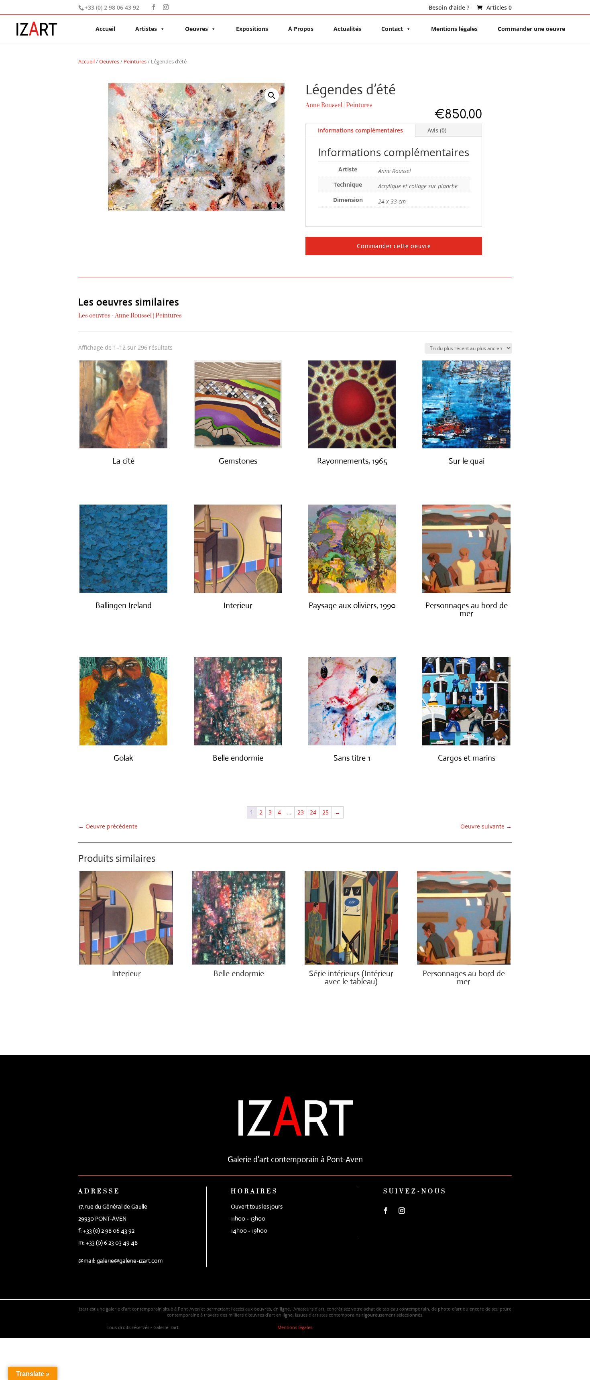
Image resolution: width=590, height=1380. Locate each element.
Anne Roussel (323, 105)
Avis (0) (436, 130)
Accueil (105, 29)
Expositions (252, 29)
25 (325, 812)
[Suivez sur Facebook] (385, 1210)
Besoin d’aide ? (449, 8)
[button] (271, 95)
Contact (392, 29)
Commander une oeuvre (531, 29)
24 (313, 812)
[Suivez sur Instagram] (401, 1210)
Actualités (347, 29)
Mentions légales (454, 29)
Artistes (146, 29)
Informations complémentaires (360, 130)
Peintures (135, 61)
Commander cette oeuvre (394, 246)
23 (300, 812)
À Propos (300, 29)
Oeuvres (196, 29)
